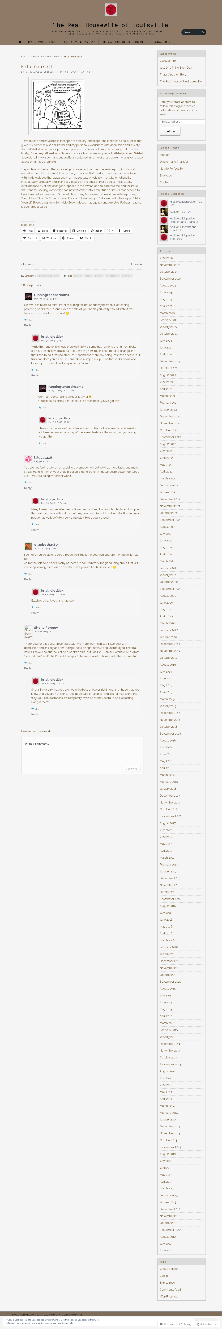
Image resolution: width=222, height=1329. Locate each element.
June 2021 (166, 540)
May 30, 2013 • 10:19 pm (46, 461)
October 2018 (168, 726)
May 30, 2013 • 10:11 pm (60, 422)
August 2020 (168, 595)
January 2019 (168, 706)
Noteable (136, 264)
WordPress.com (170, 1296)
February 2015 (169, 1030)
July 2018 (166, 747)
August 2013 (168, 1154)
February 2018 (169, 781)
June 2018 (166, 754)
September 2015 (170, 981)
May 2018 (166, 761)
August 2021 (168, 526)
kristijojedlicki (52, 336)
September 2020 (170, 588)
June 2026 (166, 258)
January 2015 (168, 1037)
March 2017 (167, 857)
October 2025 (169, 271)
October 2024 (169, 333)
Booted (164, 182)
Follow (170, 131)
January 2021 (168, 575)
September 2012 (170, 1229)
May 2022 (166, 464)
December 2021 (170, 499)
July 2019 (166, 671)
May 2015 (166, 1009)
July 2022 (166, 451)
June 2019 (166, 678)
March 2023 (167, 396)
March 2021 (167, 561)
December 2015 (170, 961)
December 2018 (170, 712)
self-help (126, 276)
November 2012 (170, 1216)
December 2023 (170, 361)
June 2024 (166, 347)
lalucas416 (43, 457)
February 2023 (169, 402)
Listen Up (29, 264)
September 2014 (170, 1064)
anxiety (78, 276)
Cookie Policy (68, 1323)
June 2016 (166, 919)
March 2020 (167, 623)
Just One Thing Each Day (79, 42)
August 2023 (168, 375)
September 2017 (170, 816)
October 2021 (168, 513)
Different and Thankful (174, 161)
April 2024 (166, 354)
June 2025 (166, 292)
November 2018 (170, 719)
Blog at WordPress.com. (24, 1315)
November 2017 (170, 802)
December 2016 (170, 878)
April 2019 (166, 692)
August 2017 (168, 823)
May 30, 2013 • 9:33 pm (53, 340)
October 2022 (169, 430)
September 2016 (170, 899)
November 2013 (170, 1133)
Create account (170, 1268)
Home (24, 57)
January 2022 (168, 492)
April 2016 (166, 933)
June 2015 (166, 1002)
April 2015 (166, 1016)
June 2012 (166, 1250)
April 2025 (166, 306)
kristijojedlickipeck (40, 72)
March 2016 (167, 940)
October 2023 (169, 368)
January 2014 (168, 1119)
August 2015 (168, 988)
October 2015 (168, 975)
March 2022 (167, 478)
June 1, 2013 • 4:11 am (45, 548)
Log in (164, 1275)
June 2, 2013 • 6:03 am (53, 594)
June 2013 (166, 1167)
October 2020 (169, 582)
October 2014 (168, 1057)
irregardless (112, 276)
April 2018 (166, 768)
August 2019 (168, 664)
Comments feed (170, 1289)
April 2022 (166, 471)
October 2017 (168, 809)
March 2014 (167, 1105)
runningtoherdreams (51, 295)
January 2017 (168, 871)
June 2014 (166, 1085)
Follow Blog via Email (173, 93)
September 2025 (170, 278)
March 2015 (167, 1023)
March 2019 (167, 699)
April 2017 (166, 850)
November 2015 (170, 968)
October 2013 (168, 1140)
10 (88, 72)
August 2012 (168, 1236)
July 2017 (166, 830)
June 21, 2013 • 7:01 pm (46, 631)
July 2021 (166, 533)
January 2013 (168, 1202)
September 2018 (170, 733)
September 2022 (170, 437)
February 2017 (169, 864)
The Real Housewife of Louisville (110, 25)
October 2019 (168, 657)
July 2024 (166, 340)
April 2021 (166, 554)
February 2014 (169, 1112)
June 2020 (166, 602)
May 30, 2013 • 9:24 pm (46, 298)
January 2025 (168, 327)
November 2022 (170, 423)
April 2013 (166, 1181)
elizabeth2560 (46, 544)
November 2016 (170, 885)
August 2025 (168, 285)
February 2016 (169, 947)
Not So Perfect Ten (172, 168)
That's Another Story (42, 42)
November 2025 (170, 265)
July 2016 (166, 912)
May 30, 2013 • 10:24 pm (54, 503)
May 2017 (166, 843)
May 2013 (166, 1174)
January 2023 (168, 409)
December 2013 (170, 1126)
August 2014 (168, 1071)
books (88, 276)
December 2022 (170, 416)
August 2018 (168, 740)
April (173, 211)
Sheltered (166, 175)
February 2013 (169, 1195)
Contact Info (162, 42)
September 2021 (170, 520)
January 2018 (168, 788)
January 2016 (168, 954)
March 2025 (167, 313)
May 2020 (166, 609)
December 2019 (170, 644)
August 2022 (168, 444)
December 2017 (170, 795)
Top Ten (165, 154)
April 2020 (166, 616)
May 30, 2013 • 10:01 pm (61, 390)
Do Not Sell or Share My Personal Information (60, 1315)
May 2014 (166, 1092)
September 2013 (170, 1147)
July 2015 (166, 995)
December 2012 (170, 1209)
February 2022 (169, 485)
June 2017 (166, 837)
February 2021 (169, 568)
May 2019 (166, 685)
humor (98, 276)
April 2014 (166, 1099)
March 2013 (167, 1188)
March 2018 (167, 774)
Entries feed (167, 1282)
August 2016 (168, 906)
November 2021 (170, 506)
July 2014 (166, 1078)
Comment (131, 768)
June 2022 (166, 458)
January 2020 (168, 637)
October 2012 (168, 1223)
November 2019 (170, 650)
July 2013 (166, 1161)
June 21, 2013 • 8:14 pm (53, 683)
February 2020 (169, 630)
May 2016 (166, 926)
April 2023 (166, 389)
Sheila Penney (46, 627)
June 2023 (166, 382)
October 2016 (168, 892)
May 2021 (166, 547)
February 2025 (169, 320)
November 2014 (170, 1050)
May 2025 (166, 299)
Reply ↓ (29, 325)
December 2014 (170, 1043)
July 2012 (166, 1243)
